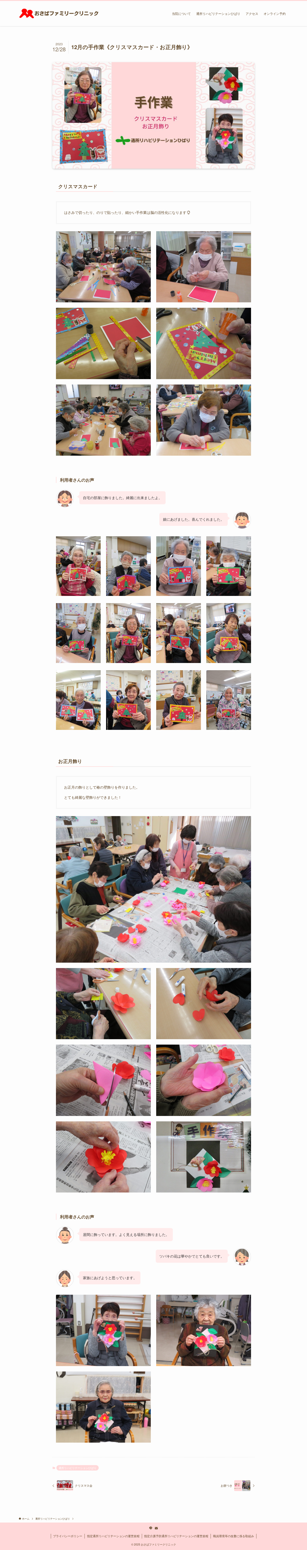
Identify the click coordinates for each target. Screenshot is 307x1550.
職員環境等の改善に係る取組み (233, 1536)
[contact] (156, 1528)
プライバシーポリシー (67, 1536)
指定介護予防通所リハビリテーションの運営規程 (176, 1536)
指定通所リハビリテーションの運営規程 (113, 1536)
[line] (151, 1528)
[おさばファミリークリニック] (59, 14)
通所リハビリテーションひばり (77, 1468)
